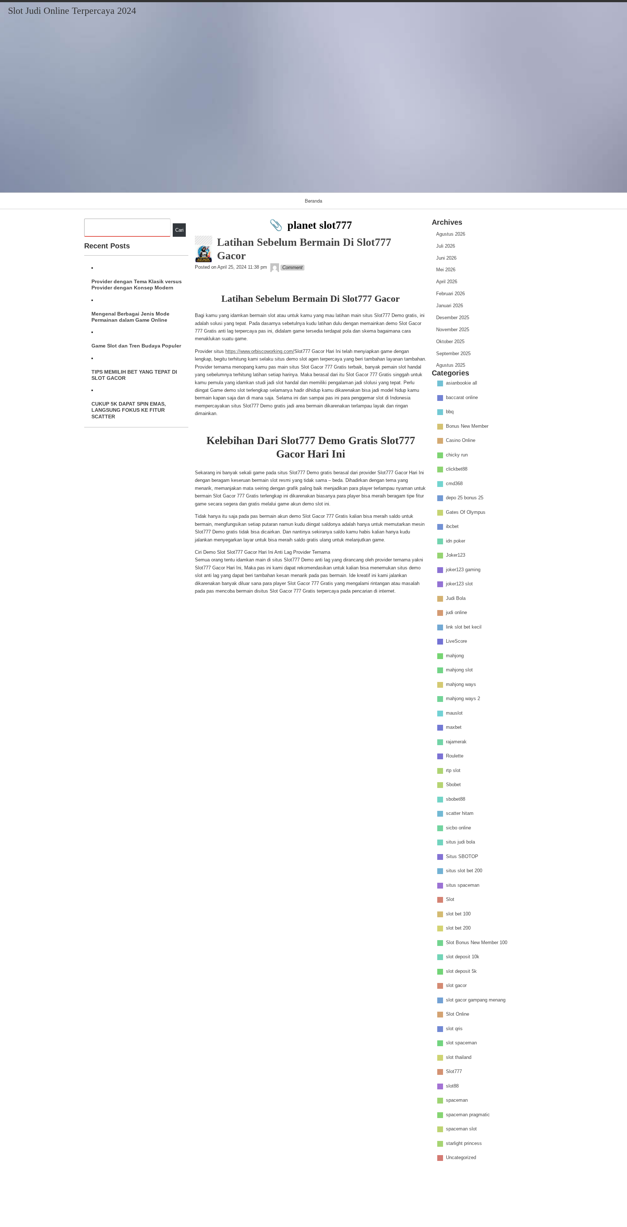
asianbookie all (461, 383)
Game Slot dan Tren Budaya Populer (136, 346)
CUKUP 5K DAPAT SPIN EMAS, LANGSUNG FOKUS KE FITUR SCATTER (128, 410)
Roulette (454, 756)
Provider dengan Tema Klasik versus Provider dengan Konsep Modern (136, 285)
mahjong (455, 655)
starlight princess (464, 1143)
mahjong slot (459, 670)
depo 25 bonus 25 (464, 498)
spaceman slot (461, 1129)
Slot (450, 899)
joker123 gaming (463, 569)
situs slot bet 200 (464, 871)
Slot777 (454, 1071)
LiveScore (456, 641)
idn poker (455, 541)
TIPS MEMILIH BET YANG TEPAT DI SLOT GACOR (134, 375)
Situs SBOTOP (462, 856)
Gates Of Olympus (465, 512)
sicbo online (458, 827)
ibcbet (452, 526)
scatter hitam (460, 813)
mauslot (454, 713)
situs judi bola (460, 842)
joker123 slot (459, 584)
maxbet (454, 727)
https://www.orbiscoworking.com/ (259, 351)
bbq (450, 412)
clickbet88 (456, 469)
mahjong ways (461, 684)
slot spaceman (461, 1043)
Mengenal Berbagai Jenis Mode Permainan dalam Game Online (130, 317)
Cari (179, 230)
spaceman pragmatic (468, 1114)
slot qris (454, 1028)
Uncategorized (461, 1158)
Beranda (313, 200)
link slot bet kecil (463, 627)
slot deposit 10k (462, 957)
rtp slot (453, 770)
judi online (456, 612)
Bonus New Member (467, 426)
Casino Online (460, 440)
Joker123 (455, 555)
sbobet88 (455, 799)
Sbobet (453, 785)
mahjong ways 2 (463, 699)
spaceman (457, 1100)
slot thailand (458, 1057)
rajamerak (456, 741)
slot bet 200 (458, 928)
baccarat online (462, 397)
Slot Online (457, 1014)
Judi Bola (456, 598)
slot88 (452, 1086)
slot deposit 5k (461, 971)
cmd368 (454, 483)
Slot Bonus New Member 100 (476, 942)
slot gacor (456, 985)
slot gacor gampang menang (475, 1000)
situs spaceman (462, 885)
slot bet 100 (458, 914)
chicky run (457, 455)
